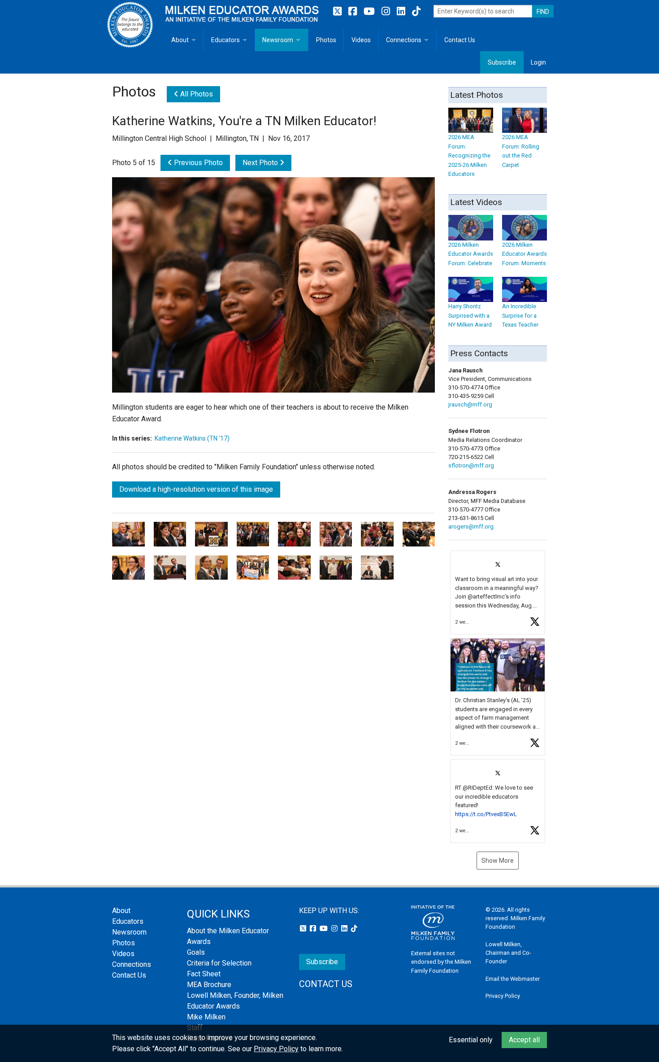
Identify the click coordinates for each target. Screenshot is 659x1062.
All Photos (195, 94)
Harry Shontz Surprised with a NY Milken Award (470, 315)
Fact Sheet (204, 974)
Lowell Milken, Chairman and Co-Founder (508, 953)
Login (538, 62)
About (180, 40)
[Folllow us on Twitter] (338, 11)
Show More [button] (497, 860)
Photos (326, 40)
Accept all (524, 1040)
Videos (361, 40)
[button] (498, 592)
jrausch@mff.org (470, 404)
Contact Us (459, 40)
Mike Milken (206, 1017)
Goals (196, 952)
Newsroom (277, 40)
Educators (225, 40)
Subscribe (502, 62)
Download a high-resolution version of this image (196, 489)
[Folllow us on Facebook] (353, 11)
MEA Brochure (209, 984)
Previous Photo (197, 162)
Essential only (471, 1040)
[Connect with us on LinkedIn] (402, 11)
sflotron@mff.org (471, 465)
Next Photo (261, 162)
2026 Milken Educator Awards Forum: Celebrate (470, 254)
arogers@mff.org (471, 526)
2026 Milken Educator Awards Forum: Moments (524, 254)
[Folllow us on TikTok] (416, 11)
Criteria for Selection (219, 963)
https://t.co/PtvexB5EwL (486, 814)
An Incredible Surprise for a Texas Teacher (520, 315)
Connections (403, 40)
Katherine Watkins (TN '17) (192, 438)
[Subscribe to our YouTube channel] (370, 11)
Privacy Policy (503, 995)
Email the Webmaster (513, 978)
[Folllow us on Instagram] (387, 11)
